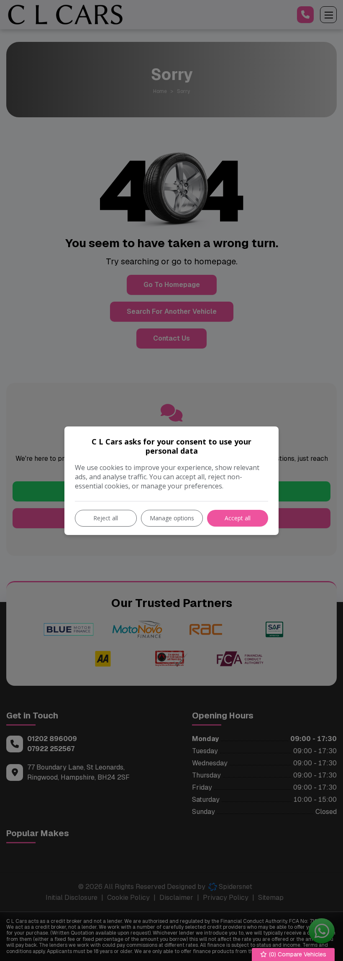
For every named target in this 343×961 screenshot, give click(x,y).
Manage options (172, 518)
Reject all (105, 518)
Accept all (238, 518)
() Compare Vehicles (296, 954)
